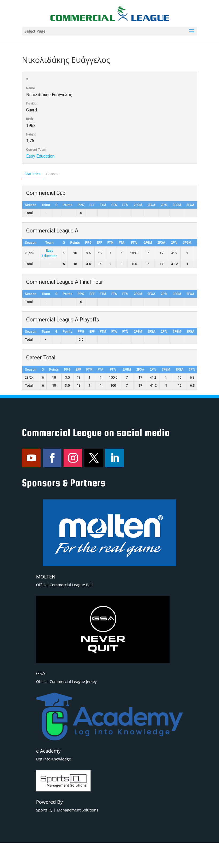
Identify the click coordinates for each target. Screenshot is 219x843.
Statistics (33, 173)
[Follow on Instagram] (73, 458)
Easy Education (40, 156)
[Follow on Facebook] (52, 458)
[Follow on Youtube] (31, 458)
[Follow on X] (93, 458)
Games (52, 173)
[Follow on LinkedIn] (114, 458)
